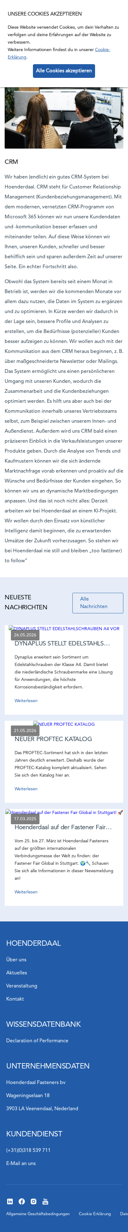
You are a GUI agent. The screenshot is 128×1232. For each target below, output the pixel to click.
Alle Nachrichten (93, 603)
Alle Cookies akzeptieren (64, 71)
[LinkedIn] (10, 1203)
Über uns (16, 960)
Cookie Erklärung (95, 1214)
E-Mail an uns (21, 1163)
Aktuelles (16, 973)
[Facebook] (21, 1203)
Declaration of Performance (37, 1041)
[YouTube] (45, 1203)
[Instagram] (33, 1203)
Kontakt (15, 999)
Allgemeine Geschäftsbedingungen (38, 1214)
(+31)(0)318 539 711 (28, 1150)
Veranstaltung (21, 986)
